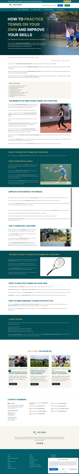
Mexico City (60, 411)
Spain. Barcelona (38, 411)
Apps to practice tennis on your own (16, 93)
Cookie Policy (60, 471)
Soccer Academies (49, 9)
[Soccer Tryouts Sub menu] (32, 10)
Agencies (31, 456)
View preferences (73, 469)
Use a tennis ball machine (14, 91)
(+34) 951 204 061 (11, 415)
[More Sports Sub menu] (57, 10)
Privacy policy (31, 461)
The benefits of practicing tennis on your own (18, 85)
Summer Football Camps (23, 9)
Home (9, 454)
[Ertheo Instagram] (36, 443)
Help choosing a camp (12, 461)
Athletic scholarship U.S (12, 468)
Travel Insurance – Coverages (34, 464)
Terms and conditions (33, 459)
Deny (63, 469)
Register (60, 5)
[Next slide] (69, 371)
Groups (30, 454)
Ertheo (9, 57)
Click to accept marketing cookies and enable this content (71, 194)
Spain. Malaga (38, 408)
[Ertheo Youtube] (40, 443)
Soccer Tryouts (36, 9)
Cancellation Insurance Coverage (35, 466)
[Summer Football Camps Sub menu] (16, 10)
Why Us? (54, 5)
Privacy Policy (65, 471)
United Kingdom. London (39, 403)
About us (9, 456)
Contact (67, 5)
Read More (67, 1)
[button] (76, 459)
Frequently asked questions (13, 458)
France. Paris (59, 403)
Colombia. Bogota (61, 408)
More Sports (61, 9)
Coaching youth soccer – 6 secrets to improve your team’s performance (38, 372)
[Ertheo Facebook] (38, 443)
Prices (9, 463)
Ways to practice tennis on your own (17, 87)
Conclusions (12, 96)
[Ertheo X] (42, 443)
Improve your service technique (16, 89)
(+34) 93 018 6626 (11, 420)
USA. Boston (37, 406)
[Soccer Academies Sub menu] (44, 10)
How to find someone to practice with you (18, 95)
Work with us (31, 458)
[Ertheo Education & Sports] (15, 5)
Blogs (12, 57)
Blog (8, 459)
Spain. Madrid (38, 413)
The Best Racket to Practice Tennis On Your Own (19, 92)
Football (53, 370)
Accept (53, 469)
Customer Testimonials (47, 5)
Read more (13, 384)
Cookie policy (31, 463)
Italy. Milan (59, 406)
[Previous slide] (10, 371)
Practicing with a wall (14, 88)
